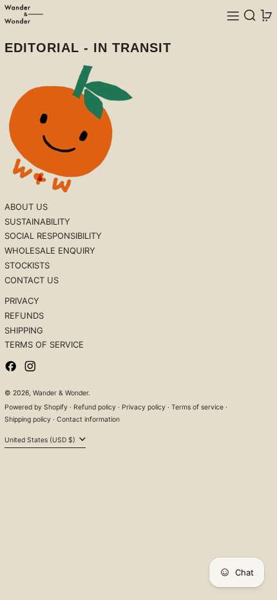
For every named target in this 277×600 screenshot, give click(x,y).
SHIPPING (24, 330)
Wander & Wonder (60, 393)
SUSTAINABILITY (37, 221)
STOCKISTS (27, 265)
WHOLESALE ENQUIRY (50, 250)
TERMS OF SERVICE (44, 344)
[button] (250, 15)
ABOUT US (26, 207)
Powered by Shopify (36, 407)
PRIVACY (22, 300)
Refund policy (94, 407)
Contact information (88, 419)
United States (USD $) (41, 440)
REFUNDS (24, 315)
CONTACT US (32, 280)
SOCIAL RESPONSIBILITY (53, 235)
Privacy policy (144, 407)
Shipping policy (28, 419)
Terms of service (197, 407)
